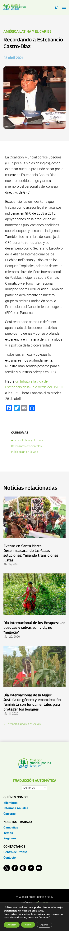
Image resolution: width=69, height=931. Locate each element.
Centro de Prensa (15, 852)
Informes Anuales (15, 808)
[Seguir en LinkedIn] (31, 868)
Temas (8, 833)
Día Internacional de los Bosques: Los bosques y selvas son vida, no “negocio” (34, 627)
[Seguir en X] (6, 868)
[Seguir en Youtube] (39, 868)
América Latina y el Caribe (27, 31)
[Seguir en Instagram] (23, 868)
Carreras (9, 814)
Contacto (9, 857)
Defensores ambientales (26, 446)
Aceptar (11, 924)
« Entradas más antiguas (22, 724)
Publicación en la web (24, 452)
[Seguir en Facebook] (15, 868)
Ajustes (44, 924)
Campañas (10, 827)
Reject (28, 924)
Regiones (9, 838)
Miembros (10, 803)
